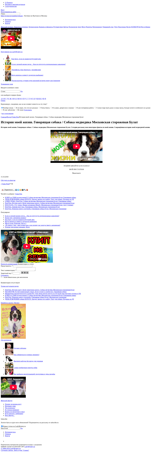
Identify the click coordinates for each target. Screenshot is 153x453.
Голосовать (28, 110)
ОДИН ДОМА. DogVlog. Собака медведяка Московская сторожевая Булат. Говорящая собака (38, 201)
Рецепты (89, 27)
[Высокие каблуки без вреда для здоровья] (9, 361)
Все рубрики (145, 27)
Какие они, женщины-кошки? (15, 218)
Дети (116, 27)
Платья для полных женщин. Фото (17, 227)
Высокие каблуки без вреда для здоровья (28, 361)
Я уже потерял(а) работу (85, 108)
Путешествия (58, 27)
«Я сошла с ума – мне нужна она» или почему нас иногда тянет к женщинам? (32, 225)
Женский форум (6, 401)
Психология (73, 27)
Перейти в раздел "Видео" (10, 303)
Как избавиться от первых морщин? (26, 355)
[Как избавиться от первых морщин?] (9, 355)
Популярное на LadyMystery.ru (11, 52)
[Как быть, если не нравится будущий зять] (8, 59)
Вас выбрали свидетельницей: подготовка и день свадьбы (34, 374)
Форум (7, 23)
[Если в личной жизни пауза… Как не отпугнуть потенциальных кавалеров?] (8, 64)
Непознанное (97, 27)
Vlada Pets (15, 117)
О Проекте (9, 2)
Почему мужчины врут (13, 404)
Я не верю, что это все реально (27, 108)
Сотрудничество (11, 6)
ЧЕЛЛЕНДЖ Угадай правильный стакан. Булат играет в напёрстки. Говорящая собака (36, 292)
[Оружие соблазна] (9, 348)
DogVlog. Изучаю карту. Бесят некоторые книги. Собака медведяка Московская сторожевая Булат (40, 203)
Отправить (5, 275)
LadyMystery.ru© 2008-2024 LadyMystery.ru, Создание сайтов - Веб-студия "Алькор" (18, 448)
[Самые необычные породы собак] (9, 367)
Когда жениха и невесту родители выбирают (27, 75)
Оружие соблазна (20, 348)
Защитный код (6, 273)
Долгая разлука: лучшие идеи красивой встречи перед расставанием (35, 80)
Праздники (122, 27)
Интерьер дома (10, 406)
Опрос (3, 100)
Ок (22, 91)
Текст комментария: (8, 270)
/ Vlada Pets (5, 184)
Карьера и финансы (46, 27)
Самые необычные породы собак (25, 367)
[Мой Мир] (23, 190)
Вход (2, 10)
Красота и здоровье (21, 27)
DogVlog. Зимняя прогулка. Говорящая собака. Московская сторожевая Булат (32, 207)
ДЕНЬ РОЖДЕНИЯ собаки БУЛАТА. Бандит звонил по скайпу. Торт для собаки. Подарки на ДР (39, 199)
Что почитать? (10, 408)
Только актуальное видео (10, 286)
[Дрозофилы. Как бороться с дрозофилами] (8, 70)
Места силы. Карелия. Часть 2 (15, 223)
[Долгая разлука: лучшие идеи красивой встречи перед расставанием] (8, 80)
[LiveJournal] (25, 190)
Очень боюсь (45, 108)
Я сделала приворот (12, 410)
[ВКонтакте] (16, 190)
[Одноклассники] (20, 190)
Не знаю (20, 110)
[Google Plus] (27, 190)
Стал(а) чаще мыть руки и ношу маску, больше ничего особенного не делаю (123, 108)
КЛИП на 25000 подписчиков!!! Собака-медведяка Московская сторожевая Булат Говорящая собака (40, 197)
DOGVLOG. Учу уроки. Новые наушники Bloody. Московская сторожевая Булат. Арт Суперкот (39, 205)
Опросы (8, 21)
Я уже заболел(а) (9, 110)
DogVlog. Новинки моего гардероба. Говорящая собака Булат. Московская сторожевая (35, 209)
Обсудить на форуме (8, 180)
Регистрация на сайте (8, 12)
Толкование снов (7, 84)
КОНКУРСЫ (136, 27)
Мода (83, 27)
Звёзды (65, 27)
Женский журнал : (7, 27)
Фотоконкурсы (10, 19)
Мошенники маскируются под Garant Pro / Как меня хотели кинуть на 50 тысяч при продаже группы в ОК (43, 293)
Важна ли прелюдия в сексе (15, 412)
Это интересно (6, 340)
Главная (3, 117)
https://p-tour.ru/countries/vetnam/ (12, 16)
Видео (128, 27)
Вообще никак (8, 108)
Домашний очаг (108, 27)
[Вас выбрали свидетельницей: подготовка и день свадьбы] (9, 374)
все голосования (7, 113)
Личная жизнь (33, 27)
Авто (79, 27)
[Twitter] (18, 190)
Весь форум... (10, 415)
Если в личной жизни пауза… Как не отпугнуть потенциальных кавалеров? (38, 64)
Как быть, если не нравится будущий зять (26, 59)
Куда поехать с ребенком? (14, 413)
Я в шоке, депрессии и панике (63, 108)
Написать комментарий (9, 264)
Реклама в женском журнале (15, 4)
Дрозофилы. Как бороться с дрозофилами (26, 70)
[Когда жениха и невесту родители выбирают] (8, 75)
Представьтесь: (7, 266)
